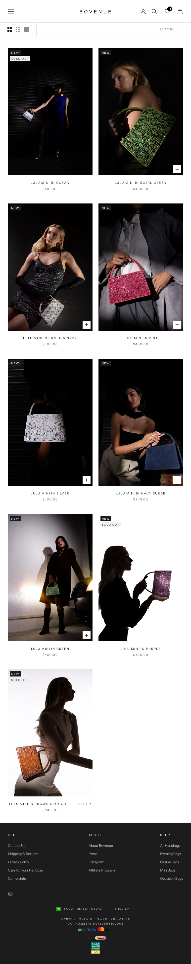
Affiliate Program (102, 870)
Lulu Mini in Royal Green (141, 183)
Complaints (17, 878)
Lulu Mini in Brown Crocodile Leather (50, 804)
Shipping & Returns (23, 854)
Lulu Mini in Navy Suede (141, 493)
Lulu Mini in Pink (141, 338)
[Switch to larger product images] (9, 29)
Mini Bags (167, 870)
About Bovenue (101, 845)
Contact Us (16, 845)
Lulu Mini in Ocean (50, 183)
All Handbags (170, 845)
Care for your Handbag (25, 870)
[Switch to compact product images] (26, 29)
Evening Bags (170, 854)
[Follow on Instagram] (10, 893)
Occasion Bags (171, 878)
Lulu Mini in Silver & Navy (50, 338)
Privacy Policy (18, 862)
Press (93, 854)
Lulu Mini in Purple (140, 649)
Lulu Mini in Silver (50, 493)
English (122, 908)
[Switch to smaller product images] (18, 29)
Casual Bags (169, 862)
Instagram (96, 862)
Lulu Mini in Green (50, 649)
